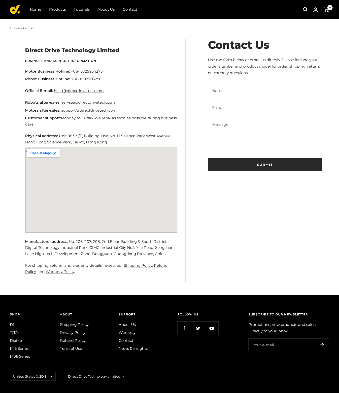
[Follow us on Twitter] (198, 328)
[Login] (315, 9)
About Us (106, 9)
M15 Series (19, 348)
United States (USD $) (30, 376)
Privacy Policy (72, 332)
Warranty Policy (60, 271)
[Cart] (326, 9)
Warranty (127, 332)
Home (35, 9)
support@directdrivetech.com (89, 110)
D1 (12, 324)
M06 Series (20, 356)
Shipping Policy (138, 265)
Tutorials (82, 9)
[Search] (305, 9)
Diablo (16, 340)
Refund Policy (73, 340)
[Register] (322, 345)
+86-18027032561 (86, 79)
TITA (14, 332)
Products (57, 9)
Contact (130, 9)
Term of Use (71, 348)
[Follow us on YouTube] (211, 328)
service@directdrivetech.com (88, 102)
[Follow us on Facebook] (184, 328)
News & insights (133, 348)
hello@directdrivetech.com (79, 90)
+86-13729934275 (86, 71)
